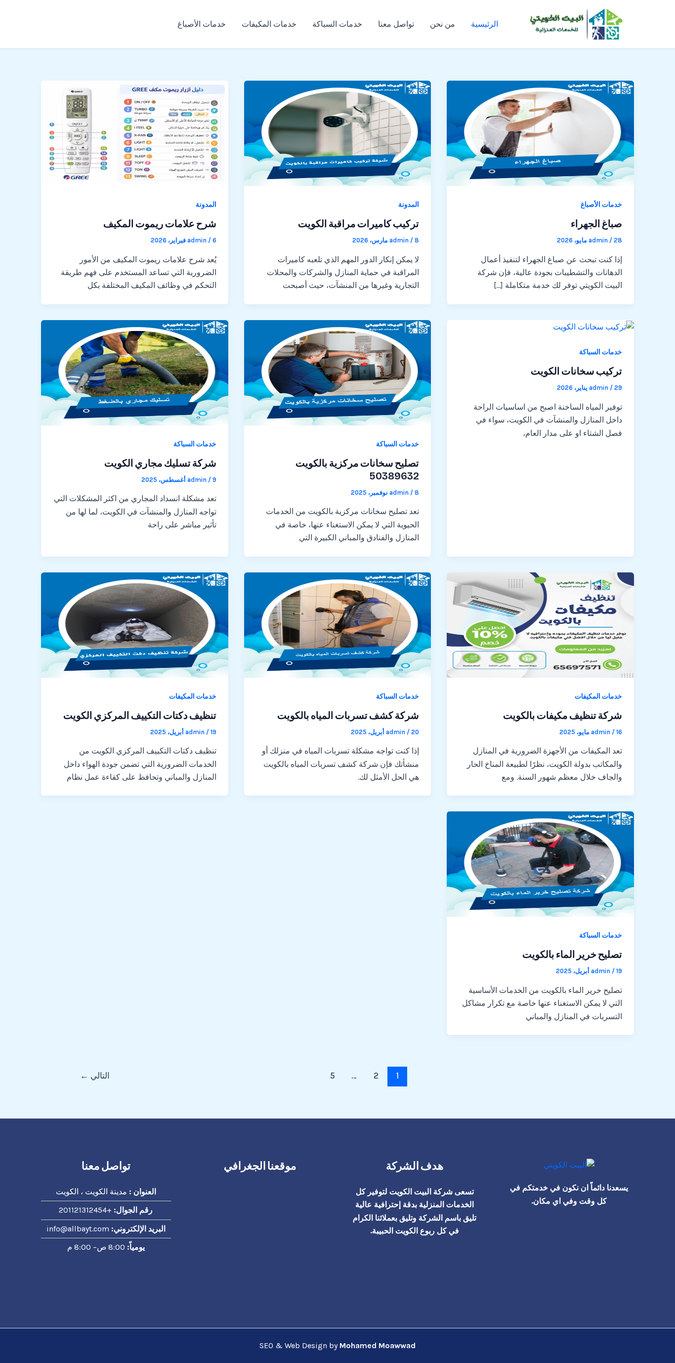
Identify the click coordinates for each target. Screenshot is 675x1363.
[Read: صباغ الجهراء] (540, 132)
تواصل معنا (396, 24)
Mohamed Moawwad (377, 1345)
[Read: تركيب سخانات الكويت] (593, 326)
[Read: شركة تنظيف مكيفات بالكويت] (540, 624)
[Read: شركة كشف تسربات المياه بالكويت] (337, 624)
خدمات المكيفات (269, 24)
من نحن (442, 24)
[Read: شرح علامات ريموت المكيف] (134, 132)
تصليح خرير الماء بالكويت (572, 954)
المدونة (408, 204)
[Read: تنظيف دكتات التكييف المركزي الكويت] (134, 624)
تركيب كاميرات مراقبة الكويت (358, 224)
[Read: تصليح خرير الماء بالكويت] (540, 863)
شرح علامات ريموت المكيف (159, 224)
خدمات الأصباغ (201, 24)
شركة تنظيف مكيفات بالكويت (562, 715)
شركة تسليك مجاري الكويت (160, 463)
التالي (95, 1076)
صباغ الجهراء (596, 224)
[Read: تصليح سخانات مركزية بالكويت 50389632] (337, 371)
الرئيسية (484, 24)
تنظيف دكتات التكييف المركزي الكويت (139, 715)
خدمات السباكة (337, 24)
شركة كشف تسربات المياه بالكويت (348, 715)
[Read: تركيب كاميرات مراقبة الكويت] (337, 132)
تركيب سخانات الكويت (576, 371)
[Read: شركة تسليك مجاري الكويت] (134, 371)
